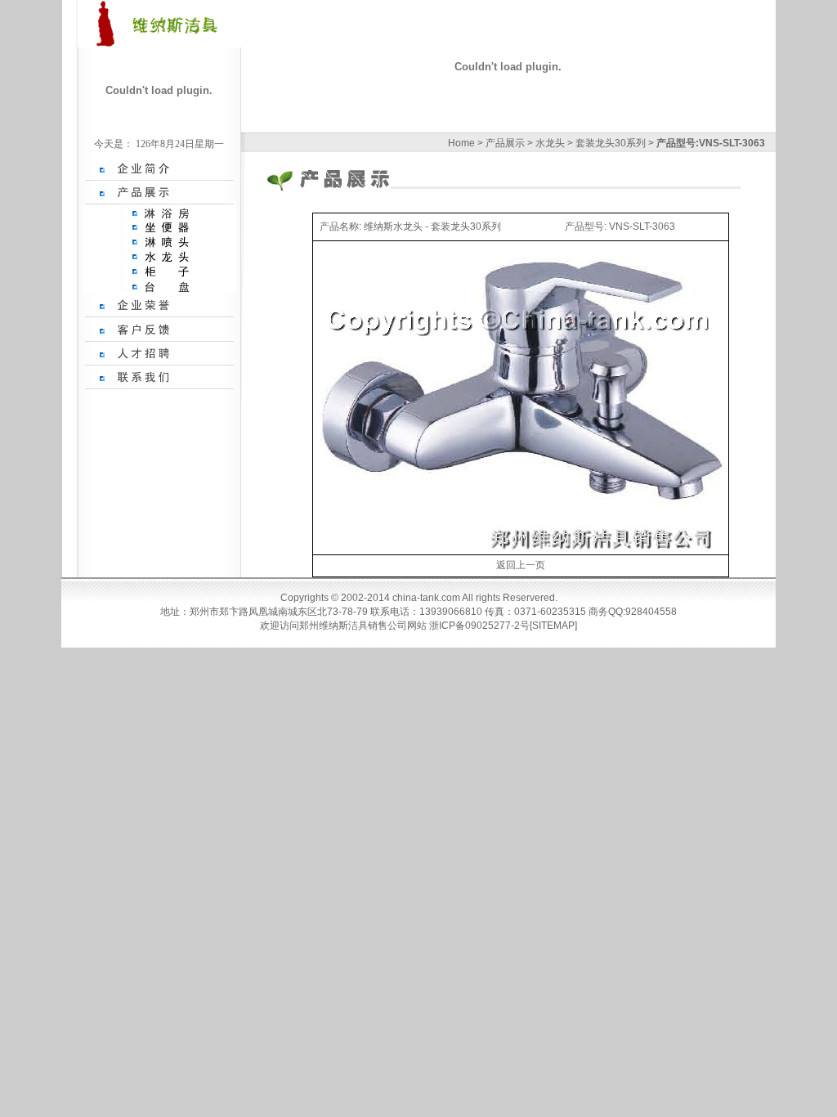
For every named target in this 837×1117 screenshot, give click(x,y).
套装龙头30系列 (611, 143)
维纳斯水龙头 (393, 226)
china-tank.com (427, 597)
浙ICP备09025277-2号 (479, 625)
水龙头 (551, 143)
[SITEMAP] (553, 625)
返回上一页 (520, 565)
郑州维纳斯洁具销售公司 (353, 625)
